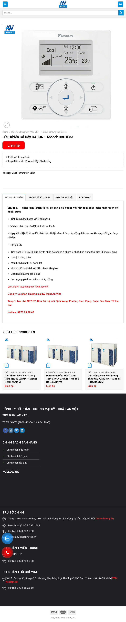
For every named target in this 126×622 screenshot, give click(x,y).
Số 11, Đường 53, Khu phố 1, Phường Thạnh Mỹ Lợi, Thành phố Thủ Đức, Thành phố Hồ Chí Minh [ (59, 578)
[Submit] (121, 12)
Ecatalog (84, 197)
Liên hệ (14, 145)
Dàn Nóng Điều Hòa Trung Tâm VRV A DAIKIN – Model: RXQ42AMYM (21, 378)
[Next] (123, 365)
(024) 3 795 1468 (30, 525)
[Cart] (120, 4)
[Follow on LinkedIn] (22, 430)
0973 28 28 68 (25, 531)
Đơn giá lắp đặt (65, 197)
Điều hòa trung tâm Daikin (55, 132)
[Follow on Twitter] (16, 430)
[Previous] (2, 365)
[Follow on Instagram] (10, 430)
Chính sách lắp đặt (17, 462)
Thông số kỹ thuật (39, 197)
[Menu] (5, 4)
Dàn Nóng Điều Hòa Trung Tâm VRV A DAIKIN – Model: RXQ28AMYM (104, 378)
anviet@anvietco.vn (25, 536)
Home (5, 132)
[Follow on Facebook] (5, 430)
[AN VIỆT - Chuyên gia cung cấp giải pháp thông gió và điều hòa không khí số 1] (63, 4)
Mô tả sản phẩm (14, 197)
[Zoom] (7, 125)
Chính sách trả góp (17, 456)
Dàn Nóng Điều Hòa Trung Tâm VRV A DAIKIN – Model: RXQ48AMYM (62, 378)
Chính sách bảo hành (18, 449)
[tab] (14, 197)
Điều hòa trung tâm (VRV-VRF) (25, 132)
